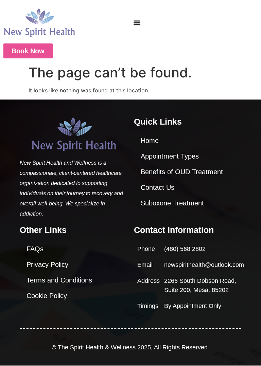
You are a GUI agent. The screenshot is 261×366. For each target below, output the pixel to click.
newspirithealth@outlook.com (204, 264)
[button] (137, 22)
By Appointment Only (192, 306)
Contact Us (157, 187)
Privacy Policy (47, 264)
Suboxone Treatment (172, 203)
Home (150, 140)
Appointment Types (170, 156)
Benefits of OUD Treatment (182, 172)
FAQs (35, 249)
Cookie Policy (47, 295)
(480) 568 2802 (185, 248)
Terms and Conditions (59, 280)
